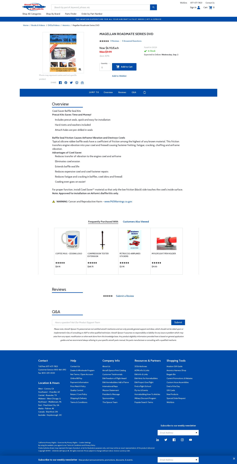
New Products (172, 394)
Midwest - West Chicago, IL (49, 398)
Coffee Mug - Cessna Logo (68, 253)
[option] (63, 52)
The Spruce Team (110, 402)
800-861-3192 (60, 369)
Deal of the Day (173, 386)
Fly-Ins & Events (141, 390)
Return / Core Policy (78, 394)
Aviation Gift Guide (174, 366)
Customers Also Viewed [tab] (136, 221)
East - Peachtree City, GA (48, 405)
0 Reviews (114, 41)
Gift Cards (171, 390)
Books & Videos (38, 25)
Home (26, 25)
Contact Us (210, 3)
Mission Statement (110, 390)
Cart (209, 7)
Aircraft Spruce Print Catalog (114, 370)
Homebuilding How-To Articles (147, 394)
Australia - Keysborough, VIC (50, 415)
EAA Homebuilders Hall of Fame (115, 382)
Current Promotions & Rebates (180, 378)
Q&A (134, 92)
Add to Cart (125, 66)
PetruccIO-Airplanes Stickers (130, 255)
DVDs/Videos (54, 25)
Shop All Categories (31, 14)
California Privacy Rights (47, 442)
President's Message (111, 394)
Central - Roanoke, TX (47, 395)
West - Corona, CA (46, 388)
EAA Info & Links (141, 374)
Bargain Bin (171, 374)
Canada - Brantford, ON (48, 412)
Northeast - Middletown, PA (49, 402)
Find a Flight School (143, 386)
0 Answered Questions (132, 41)
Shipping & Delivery (78, 398)
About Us (106, 366)
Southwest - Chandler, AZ (49, 392)
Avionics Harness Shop (176, 370)
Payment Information (79, 382)
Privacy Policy (90, 445)
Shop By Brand (53, 14)
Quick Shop (70, 267)
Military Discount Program (145, 398)
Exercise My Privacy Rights (67, 442)
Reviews (122, 92)
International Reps (110, 386)
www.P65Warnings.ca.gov (118, 201)
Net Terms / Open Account (81, 374)
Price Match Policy (78, 386)
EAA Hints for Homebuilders (146, 378)
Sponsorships (108, 398)
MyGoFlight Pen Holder (164, 253)
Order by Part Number (91, 14)
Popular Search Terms (144, 402)
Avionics (66, 25)
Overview (108, 92)
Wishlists (183, 3)
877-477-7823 (196, 3)
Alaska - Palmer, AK (46, 408)
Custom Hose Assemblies (178, 382)
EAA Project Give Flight (144, 382)
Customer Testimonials (112, 374)
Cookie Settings (85, 442)
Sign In (193, 7)
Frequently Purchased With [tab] (103, 221)
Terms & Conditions (78, 402)
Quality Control (76, 390)
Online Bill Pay (76, 378)
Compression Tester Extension (98, 255)
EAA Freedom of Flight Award (114, 378)
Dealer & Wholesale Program (82, 370)
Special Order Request (176, 398)
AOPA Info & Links (142, 370)
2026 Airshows (141, 366)
